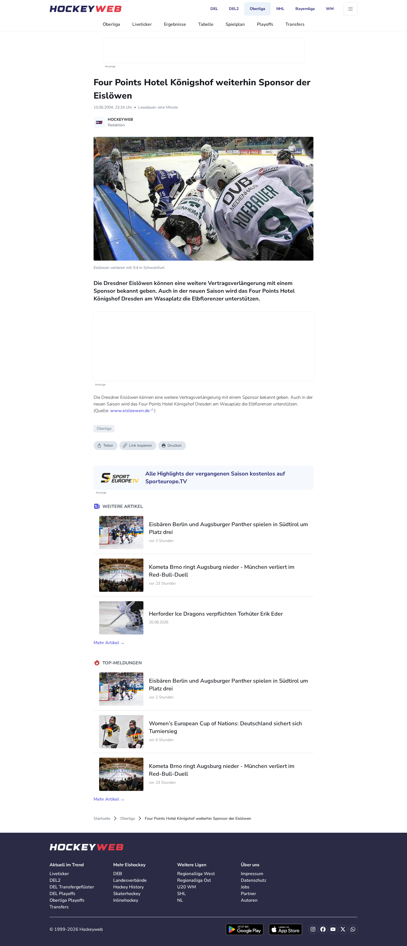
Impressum (252, 874)
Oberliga (111, 24)
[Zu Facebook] (323, 929)
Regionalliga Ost (194, 880)
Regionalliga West (196, 874)
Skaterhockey (126, 894)
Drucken (175, 445)
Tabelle (205, 24)
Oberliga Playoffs (67, 900)
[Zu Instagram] (313, 929)
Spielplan (235, 24)
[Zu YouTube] (333, 929)
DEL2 (55, 880)
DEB (117, 874)
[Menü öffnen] (350, 9)
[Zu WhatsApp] (353, 929)
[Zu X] (343, 929)
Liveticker (142, 24)
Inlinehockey (125, 900)
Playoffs (265, 24)
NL (180, 900)
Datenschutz (253, 880)
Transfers (295, 24)
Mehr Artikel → (109, 643)
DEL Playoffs (62, 894)
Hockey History (128, 887)
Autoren (249, 900)
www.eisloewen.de (130, 411)
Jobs (245, 887)
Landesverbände (130, 880)
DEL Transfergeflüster (72, 887)
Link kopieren (140, 445)
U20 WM (186, 887)
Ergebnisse (175, 24)
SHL (181, 894)
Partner (248, 894)
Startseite (102, 818)
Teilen (108, 445)
